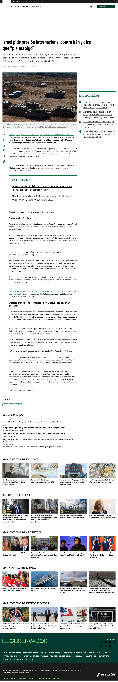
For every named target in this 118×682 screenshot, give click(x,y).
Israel (5, 405)
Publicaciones (91, 656)
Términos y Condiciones (43, 678)
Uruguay (7, 2)
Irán (11, 405)
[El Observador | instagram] (106, 642)
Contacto (56, 678)
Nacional (44, 653)
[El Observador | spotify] (105, 646)
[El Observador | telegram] (110, 646)
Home (4, 653)
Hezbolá (18, 405)
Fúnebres (44, 656)
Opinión (36, 656)
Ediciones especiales (74, 656)
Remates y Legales (57, 656)
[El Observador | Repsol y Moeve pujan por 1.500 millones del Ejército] (44, 586)
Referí (35, 653)
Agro (85, 653)
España (25, 2)
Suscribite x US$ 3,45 (106, 7)
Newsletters (103, 656)
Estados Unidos (36, 2)
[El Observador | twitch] (114, 646)
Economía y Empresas (73, 653)
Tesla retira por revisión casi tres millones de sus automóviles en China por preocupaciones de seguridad (32, 447)
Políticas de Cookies (9, 678)
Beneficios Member (24, 653)
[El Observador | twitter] (98, 642)
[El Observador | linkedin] (101, 646)
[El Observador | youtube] (110, 642)
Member (11, 653)
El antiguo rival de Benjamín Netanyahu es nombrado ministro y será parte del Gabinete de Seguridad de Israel (33, 428)
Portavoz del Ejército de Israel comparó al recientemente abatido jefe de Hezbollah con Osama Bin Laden (32, 422)
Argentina (16, 2)
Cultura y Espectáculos (12, 656)
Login (91, 7)
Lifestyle (28, 656)
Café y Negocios (56, 653)
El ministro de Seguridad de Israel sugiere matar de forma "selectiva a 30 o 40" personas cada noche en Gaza (33, 433)
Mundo (34, 6)
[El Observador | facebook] (102, 642)
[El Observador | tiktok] (114, 642)
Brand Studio (94, 653)
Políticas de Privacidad (25, 678)
